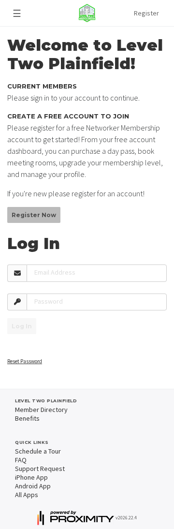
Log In (22, 326)
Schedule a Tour (38, 451)
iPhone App (31, 477)
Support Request (40, 468)
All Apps (26, 494)
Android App (33, 486)
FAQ (21, 460)
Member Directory (41, 409)
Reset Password (24, 361)
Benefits (27, 418)
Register (146, 13)
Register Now (34, 215)
